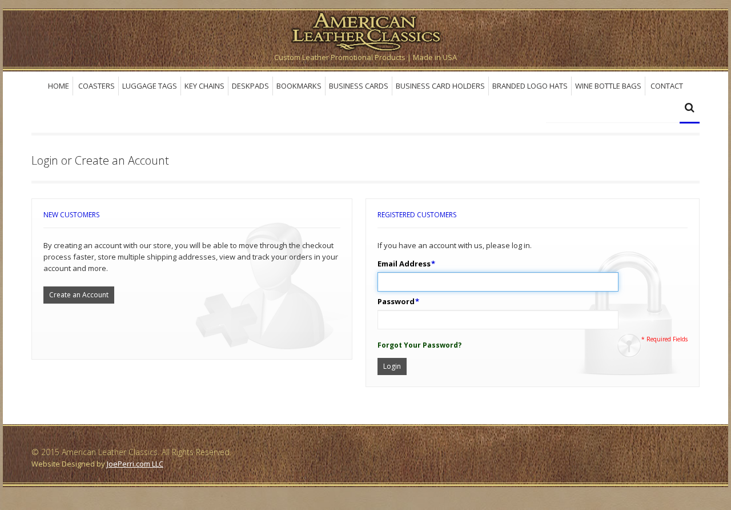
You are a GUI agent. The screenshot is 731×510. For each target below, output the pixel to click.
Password (396, 301)
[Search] (690, 108)
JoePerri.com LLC (135, 464)
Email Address (404, 263)
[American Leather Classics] (365, 30)
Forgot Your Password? (419, 345)
